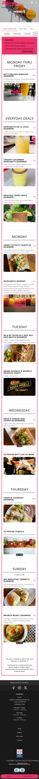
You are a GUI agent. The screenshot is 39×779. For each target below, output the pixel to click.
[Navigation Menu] (36, 2)
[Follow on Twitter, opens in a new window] (25, 688)
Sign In (9, 776)
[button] (19, 86)
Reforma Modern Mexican (19, 753)
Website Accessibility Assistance (19, 764)
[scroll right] (36, 29)
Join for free (27, 52)
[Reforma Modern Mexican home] (9, 4)
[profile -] (32, 3)
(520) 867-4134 (19, 704)
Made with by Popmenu (15, 682)
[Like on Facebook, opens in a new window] (13, 688)
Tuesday (6, 34)
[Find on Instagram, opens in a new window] (19, 688)
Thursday (27, 34)
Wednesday (17, 34)
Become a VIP (27, 776)
